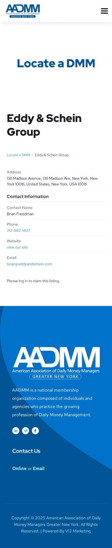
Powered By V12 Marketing (67, 531)
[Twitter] (25, 430)
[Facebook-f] (35, 430)
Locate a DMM (18, 155)
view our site (17, 247)
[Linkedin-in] (15, 430)
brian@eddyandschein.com (29, 263)
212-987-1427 (18, 230)
